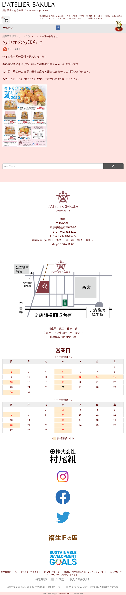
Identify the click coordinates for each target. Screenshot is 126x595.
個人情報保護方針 (80, 579)
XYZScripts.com (76, 594)
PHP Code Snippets (51, 594)
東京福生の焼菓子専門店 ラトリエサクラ (51, 587)
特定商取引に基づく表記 (49, 579)
